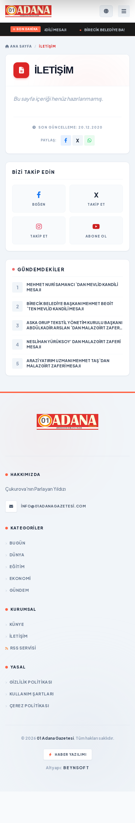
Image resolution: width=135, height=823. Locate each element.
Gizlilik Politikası (31, 682)
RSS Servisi (23, 648)
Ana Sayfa (20, 46)
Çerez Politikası (29, 705)
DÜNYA (17, 554)
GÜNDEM (19, 590)
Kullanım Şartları (32, 693)
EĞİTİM (17, 566)
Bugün (18, 543)
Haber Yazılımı (71, 754)
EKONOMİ (20, 578)
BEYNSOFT (76, 767)
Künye (17, 624)
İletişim (19, 636)
